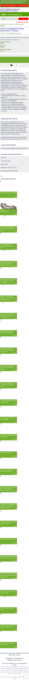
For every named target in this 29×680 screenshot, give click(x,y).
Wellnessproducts (4, 24)
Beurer (2, 51)
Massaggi (11, 24)
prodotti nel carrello (22, 22)
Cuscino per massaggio (19, 24)
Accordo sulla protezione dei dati (10, 5)
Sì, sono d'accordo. (22, 5)
